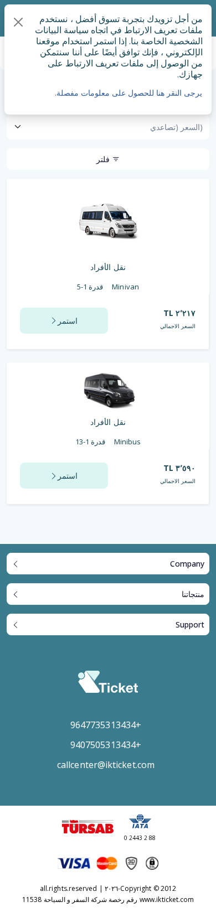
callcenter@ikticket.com (106, 765)
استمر (68, 320)
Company (187, 563)
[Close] (18, 22)
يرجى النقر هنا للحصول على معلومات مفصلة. (128, 92)
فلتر (104, 159)
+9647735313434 (105, 725)
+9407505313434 (105, 745)
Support (190, 624)
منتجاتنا (193, 594)
